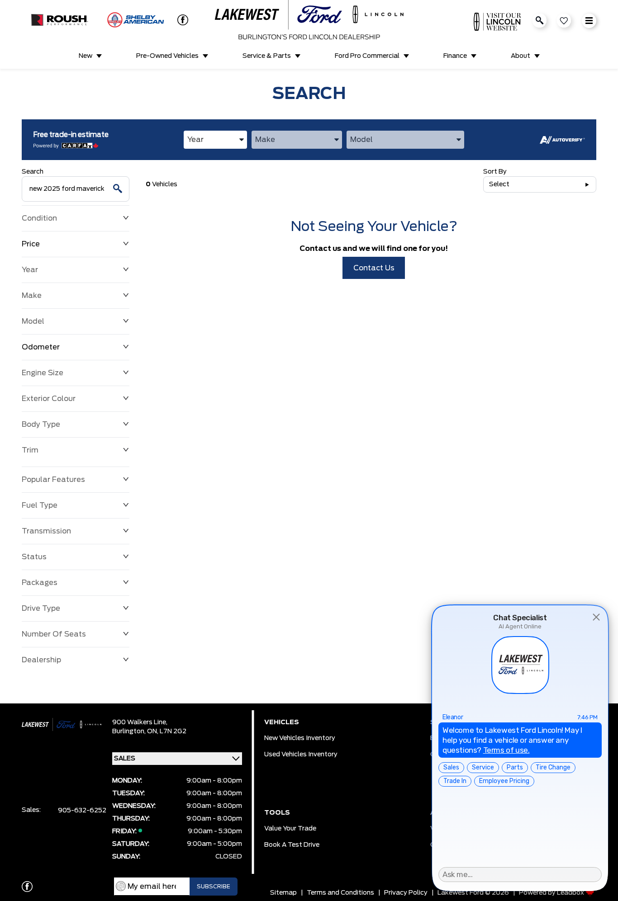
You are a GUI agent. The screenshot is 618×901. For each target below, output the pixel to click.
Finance (455, 56)
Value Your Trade (290, 829)
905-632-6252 (82, 810)
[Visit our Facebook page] (181, 19)
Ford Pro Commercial (367, 56)
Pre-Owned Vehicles (167, 56)
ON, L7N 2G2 (166, 731)
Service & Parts (266, 56)
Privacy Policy (406, 893)
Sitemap (283, 893)
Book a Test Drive (291, 845)
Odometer (41, 347)
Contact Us (374, 268)
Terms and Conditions (340, 893)
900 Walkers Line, (139, 722)
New (85, 56)
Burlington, (129, 731)
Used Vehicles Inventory (301, 754)
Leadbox (571, 893)
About (520, 56)
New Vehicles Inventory (299, 738)
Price (31, 244)
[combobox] (215, 139)
